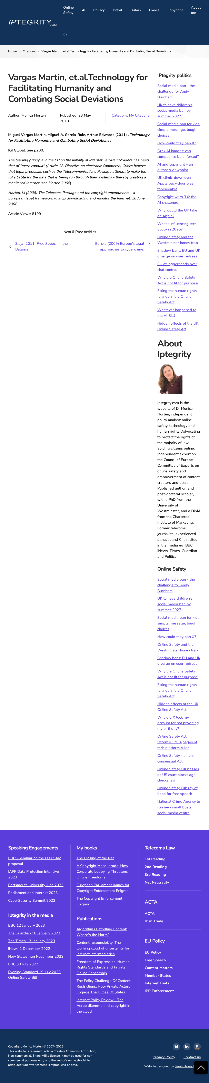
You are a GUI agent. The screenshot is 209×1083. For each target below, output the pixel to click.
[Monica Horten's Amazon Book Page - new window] (197, 1046)
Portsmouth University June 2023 (35, 885)
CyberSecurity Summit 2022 (31, 900)
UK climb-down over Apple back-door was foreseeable (175, 183)
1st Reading (155, 859)
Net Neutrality (157, 882)
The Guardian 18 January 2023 (34, 933)
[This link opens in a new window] (176, 1046)
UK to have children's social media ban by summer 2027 (174, 110)
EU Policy (153, 952)
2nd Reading (156, 866)
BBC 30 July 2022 (23, 964)
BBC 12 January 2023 (26, 925)
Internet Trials (157, 983)
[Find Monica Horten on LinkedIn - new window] (186, 1046)
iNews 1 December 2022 (29, 948)
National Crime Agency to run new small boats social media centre (178, 807)
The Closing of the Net (95, 858)
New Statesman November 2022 (35, 956)
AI (83, 10)
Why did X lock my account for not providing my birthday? (178, 723)
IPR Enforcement (159, 990)
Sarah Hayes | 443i (188, 1066)
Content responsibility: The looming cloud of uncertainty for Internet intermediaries (103, 948)
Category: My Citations (130, 115)
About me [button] (196, 10)
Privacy (99, 10)
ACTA (150, 913)
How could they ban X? (176, 143)
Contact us (192, 1057)
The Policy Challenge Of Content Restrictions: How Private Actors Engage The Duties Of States (103, 986)
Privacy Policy (164, 1057)
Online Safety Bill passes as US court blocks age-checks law (178, 775)
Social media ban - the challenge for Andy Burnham (176, 91)
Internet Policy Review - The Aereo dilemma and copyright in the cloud (103, 1005)
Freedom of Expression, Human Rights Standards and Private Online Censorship (103, 967)
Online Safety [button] (68, 10)
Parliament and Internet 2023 (33, 892)
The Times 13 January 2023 (31, 940)
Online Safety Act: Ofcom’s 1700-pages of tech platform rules (177, 742)
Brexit (117, 10)
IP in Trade (154, 921)
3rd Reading (155, 874)
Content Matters (159, 967)
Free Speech (155, 960)
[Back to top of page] (201, 1067)
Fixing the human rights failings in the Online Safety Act (177, 296)
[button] (65, 35)
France (154, 10)
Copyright (175, 10)
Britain (135, 10)
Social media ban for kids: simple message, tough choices (178, 129)
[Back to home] (32, 22)
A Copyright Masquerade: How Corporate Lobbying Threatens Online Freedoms (102, 871)
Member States (158, 975)
